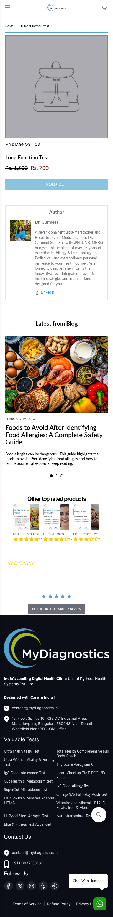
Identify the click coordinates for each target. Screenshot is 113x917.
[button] (51, 475)
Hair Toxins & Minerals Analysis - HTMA (30, 801)
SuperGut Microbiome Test (25, 790)
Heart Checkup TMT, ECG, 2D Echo (80, 775)
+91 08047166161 (27, 863)
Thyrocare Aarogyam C (75, 765)
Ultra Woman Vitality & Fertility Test (29, 762)
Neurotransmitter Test (74, 816)
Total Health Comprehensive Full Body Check (82, 754)
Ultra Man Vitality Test (21, 751)
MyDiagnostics (22, 144)
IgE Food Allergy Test (73, 786)
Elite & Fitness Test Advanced (27, 825)
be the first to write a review (56, 609)
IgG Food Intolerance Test (24, 773)
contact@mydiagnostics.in (35, 708)
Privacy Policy (88, 903)
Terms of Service (28, 903)
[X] (20, 885)
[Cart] (104, 7)
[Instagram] (31, 885)
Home (9, 26)
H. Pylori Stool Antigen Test (26, 816)
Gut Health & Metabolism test (28, 781)
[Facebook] (8, 885)
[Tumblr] (43, 885)
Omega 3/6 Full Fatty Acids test (81, 795)
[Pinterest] (54, 885)
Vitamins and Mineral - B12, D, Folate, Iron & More (81, 805)
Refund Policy (59, 903)
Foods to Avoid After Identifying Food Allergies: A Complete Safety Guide (53, 435)
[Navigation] (7, 7)
